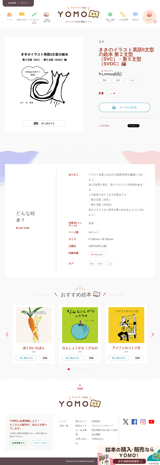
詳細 (45, 358)
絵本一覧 (64, 425)
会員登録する (18, 443)
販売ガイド (81, 425)
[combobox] (113, 93)
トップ (63, 421)
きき (101, 41)
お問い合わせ (81, 441)
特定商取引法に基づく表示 (105, 430)
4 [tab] (80, 369)
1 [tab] (69, 369)
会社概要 (96, 434)
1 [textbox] (110, 93)
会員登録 (12, 3)
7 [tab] (91, 369)
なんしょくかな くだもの (80, 347)
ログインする (40, 443)
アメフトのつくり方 (126, 347)
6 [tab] (88, 369)
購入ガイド (81, 421)
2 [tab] (73, 369)
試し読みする (48, 123)
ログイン (25, 3)
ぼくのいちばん (34, 347)
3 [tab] (76, 369)
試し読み (26, 358)
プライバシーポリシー (102, 425)
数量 (101, 93)
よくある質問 (81, 432)
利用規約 (96, 421)
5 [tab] (84, 369)
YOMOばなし (98, 439)
